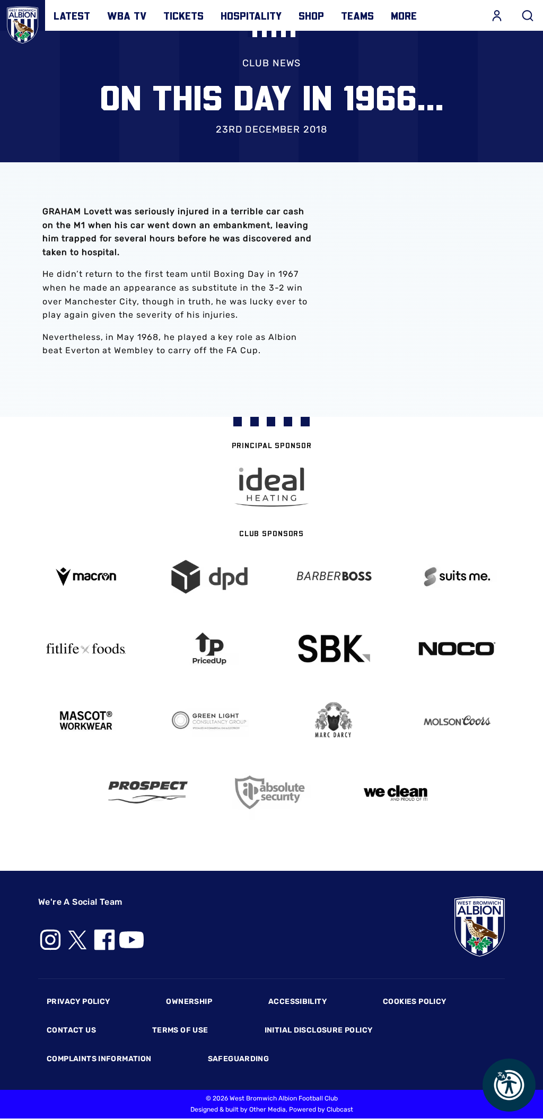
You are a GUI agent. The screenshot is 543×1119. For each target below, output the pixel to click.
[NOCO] (457, 649)
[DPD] (210, 577)
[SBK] (333, 649)
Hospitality (251, 15)
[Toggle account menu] (496, 15)
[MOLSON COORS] (457, 720)
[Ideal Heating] (271, 487)
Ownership (189, 1001)
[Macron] (85, 576)
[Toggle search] (527, 15)
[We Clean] (395, 792)
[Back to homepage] (22, 22)
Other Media (267, 1109)
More (404, 15)
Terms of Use (180, 1030)
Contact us (71, 1030)
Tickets (183, 15)
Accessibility (297, 1001)
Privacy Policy (78, 1001)
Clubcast (340, 1109)
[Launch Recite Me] (509, 1085)
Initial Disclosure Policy (319, 1030)
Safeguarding (238, 1058)
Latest (72, 15)
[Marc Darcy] (333, 720)
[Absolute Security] (271, 793)
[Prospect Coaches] (148, 792)
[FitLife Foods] (85, 648)
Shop (311, 15)
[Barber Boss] (333, 577)
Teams (357, 15)
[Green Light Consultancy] (210, 720)
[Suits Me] (457, 577)
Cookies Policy (414, 1001)
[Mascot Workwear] (85, 720)
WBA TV (126, 15)
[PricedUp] (210, 649)
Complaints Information (99, 1058)
